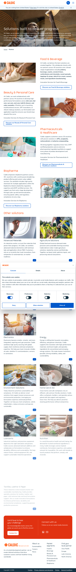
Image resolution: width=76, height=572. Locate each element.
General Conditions (66, 570)
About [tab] (63, 270)
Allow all (62, 305)
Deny (14, 305)
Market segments (51, 544)
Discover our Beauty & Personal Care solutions (18, 123)
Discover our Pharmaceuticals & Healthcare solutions (53, 165)
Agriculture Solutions (49, 240)
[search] (68, 3)
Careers (35, 549)
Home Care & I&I (47, 388)
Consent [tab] (13, 270)
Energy (43, 337)
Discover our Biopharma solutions (17, 206)
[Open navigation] (73, 3)
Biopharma (50, 563)
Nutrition (44, 438)
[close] (71, 8)
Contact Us (13, 533)
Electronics (9, 337)
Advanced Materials (12, 240)
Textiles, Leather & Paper (15, 487)
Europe (64, 551)
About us (35, 543)
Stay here (33, 8)
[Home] (47, 532)
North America (66, 557)
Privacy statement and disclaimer (43, 570)
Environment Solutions (14, 388)
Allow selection (38, 305)
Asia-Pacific (65, 549)
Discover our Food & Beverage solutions (56, 87)
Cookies (30, 570)
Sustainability (36, 546)
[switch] (28, 297)
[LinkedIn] (43, 532)
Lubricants (8, 438)
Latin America (66, 554)
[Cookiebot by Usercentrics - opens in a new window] (66, 265)
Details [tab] (38, 270)
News (34, 552)
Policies (57, 570)
